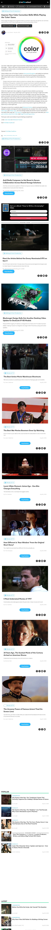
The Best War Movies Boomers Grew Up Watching (24, 430)
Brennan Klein (8, 661)
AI (4, 6)
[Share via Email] (45, 32)
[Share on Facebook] (40, 32)
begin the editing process (27, 114)
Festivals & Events (11, 766)
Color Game (8, 119)
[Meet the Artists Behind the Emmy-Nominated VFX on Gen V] (25, 237)
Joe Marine (10, 32)
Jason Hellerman (9, 382)
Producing (10, 826)
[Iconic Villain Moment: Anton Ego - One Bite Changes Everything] (25, 466)
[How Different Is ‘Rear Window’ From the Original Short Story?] (25, 523)
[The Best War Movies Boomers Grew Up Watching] (25, 410)
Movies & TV (10, 373)
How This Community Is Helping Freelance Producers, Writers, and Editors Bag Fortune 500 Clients (29, 903)
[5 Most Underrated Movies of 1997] (25, 579)
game (14, 135)
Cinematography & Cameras (35, 6)
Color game (18, 112)
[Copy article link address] (48, 32)
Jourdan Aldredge (10, 190)
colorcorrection (9, 135)
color (16, 135)
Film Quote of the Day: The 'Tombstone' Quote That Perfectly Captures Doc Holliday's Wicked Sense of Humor (30, 866)
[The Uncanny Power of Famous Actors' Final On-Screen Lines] (25, 689)
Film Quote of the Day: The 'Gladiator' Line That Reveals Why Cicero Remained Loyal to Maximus (29, 878)
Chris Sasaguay (8, 550)
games (5, 135)
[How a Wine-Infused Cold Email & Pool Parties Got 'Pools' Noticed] (25, 809)
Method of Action (27, 107)
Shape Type (13, 110)
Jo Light (15, 871)
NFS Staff (13, 779)
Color (37, 69)
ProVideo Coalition (9, 122)
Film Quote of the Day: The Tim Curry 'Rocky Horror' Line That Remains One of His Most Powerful (30, 890)
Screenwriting (21, 6)
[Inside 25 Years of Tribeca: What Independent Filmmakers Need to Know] (25, 749)
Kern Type (4, 110)
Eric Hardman (8, 494)
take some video (13, 114)
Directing (12, 6)
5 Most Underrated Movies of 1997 (18, 599)
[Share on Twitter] (42, 32)
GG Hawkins (8, 779)
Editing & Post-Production (12, 11)
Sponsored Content (10, 269)
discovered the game (29, 73)
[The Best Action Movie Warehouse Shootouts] (25, 356)
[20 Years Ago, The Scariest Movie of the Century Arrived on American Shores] (25, 632)
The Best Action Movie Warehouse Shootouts (22, 377)
